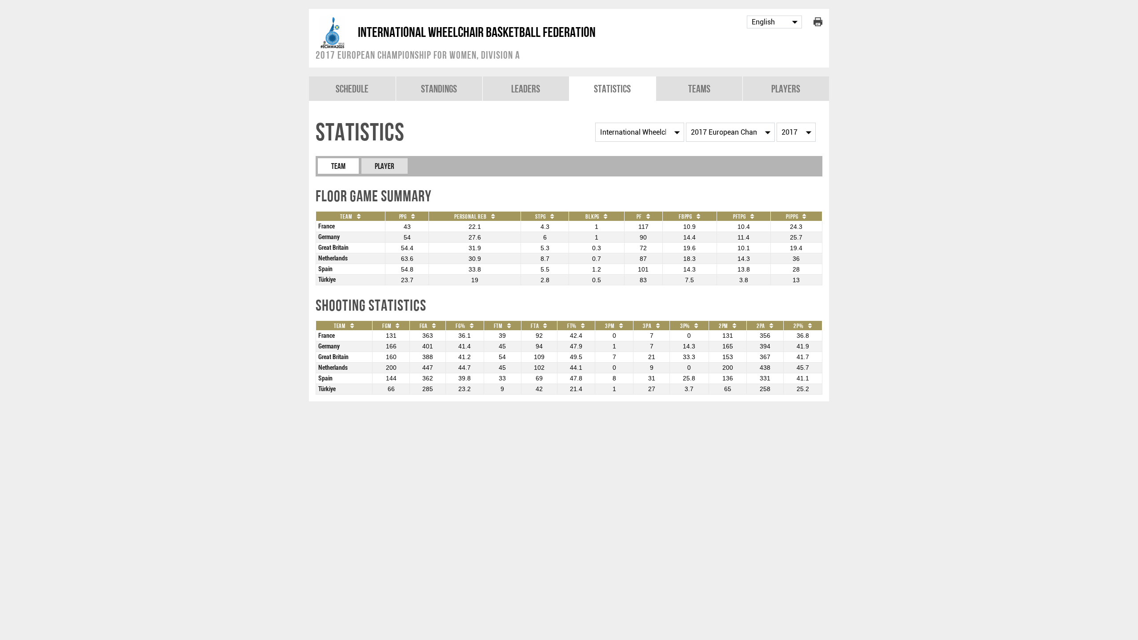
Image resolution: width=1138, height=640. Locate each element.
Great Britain (333, 248)
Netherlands (333, 258)
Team (338, 166)
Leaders (525, 89)
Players (785, 89)
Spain (325, 269)
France (326, 226)
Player (384, 166)
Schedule (352, 89)
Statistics (612, 89)
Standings (439, 89)
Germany (329, 237)
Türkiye (327, 280)
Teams (699, 89)
